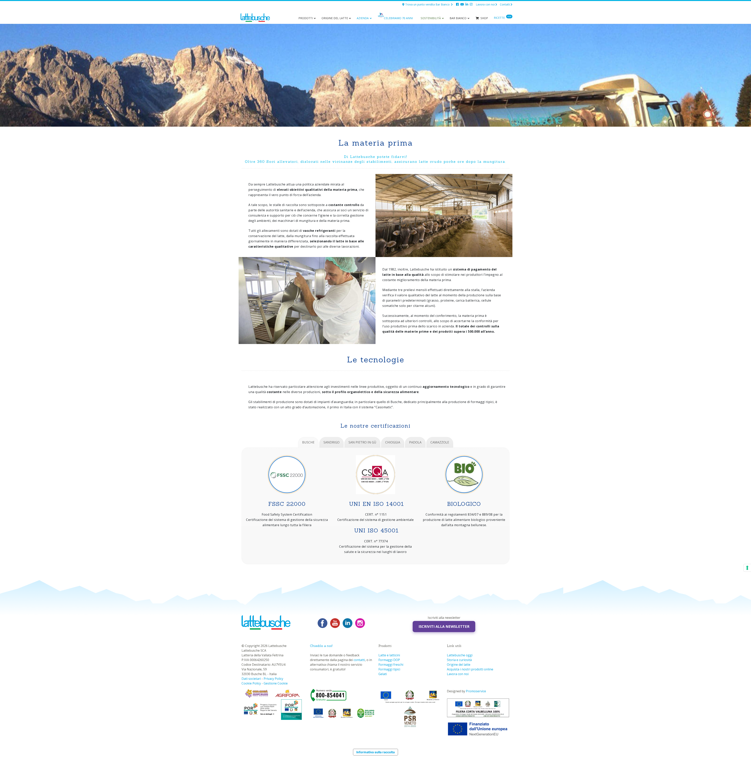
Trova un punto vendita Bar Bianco (427, 4)
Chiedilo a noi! (321, 646)
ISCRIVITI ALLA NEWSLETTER (444, 626)
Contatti (505, 4)
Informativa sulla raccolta (375, 752)
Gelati (382, 674)
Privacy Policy (273, 678)
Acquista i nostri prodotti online (470, 669)
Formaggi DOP (389, 660)
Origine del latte (458, 664)
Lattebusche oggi (460, 655)
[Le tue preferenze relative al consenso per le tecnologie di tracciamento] (747, 568)
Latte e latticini (389, 655)
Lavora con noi (485, 4)
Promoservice (476, 691)
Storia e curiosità (459, 660)
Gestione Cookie (276, 683)
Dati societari (251, 678)
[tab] (308, 442)
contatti (359, 660)
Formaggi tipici (389, 669)
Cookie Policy (251, 683)
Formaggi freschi (390, 664)
